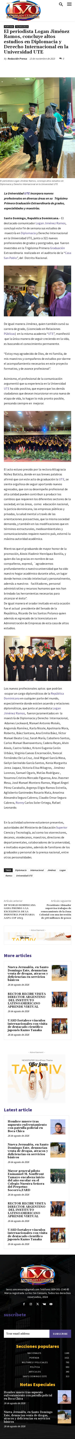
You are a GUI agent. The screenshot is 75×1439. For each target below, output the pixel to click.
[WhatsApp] (46, 68)
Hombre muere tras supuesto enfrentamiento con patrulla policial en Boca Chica (27, 1126)
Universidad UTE (24, 875)
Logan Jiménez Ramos (51, 223)
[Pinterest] (37, 68)
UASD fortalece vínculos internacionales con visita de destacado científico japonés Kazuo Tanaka (27, 1025)
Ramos (8, 875)
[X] (28, 68)
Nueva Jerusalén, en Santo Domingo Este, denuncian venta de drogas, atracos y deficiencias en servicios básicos (28, 973)
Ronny (20, 803)
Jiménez (51, 870)
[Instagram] (30, 1304)
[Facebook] (20, 68)
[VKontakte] (44, 1304)
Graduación (57, 248)
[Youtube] (51, 1304)
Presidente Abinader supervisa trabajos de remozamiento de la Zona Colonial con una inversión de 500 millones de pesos (55, 911)
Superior (61, 827)
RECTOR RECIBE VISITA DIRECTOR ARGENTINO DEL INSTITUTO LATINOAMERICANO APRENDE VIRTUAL (27, 1000)
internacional (36, 870)
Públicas (9, 334)
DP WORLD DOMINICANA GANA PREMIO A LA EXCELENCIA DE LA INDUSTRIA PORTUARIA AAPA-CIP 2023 (20, 911)
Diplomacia (28, 233)
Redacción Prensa (17, 58)
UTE (27, 193)
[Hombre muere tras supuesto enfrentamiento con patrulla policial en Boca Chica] (57, 1126)
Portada (9, 26)
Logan (62, 870)
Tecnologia (22, 26)
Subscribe (60, 1333)
